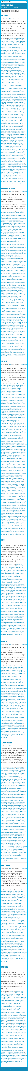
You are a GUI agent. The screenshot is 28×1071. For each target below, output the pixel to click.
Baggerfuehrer (17, 52)
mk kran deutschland (15, 137)
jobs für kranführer (14, 74)
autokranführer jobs (19, 49)
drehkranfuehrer (12, 62)
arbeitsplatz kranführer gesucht (7, 575)
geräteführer (20, 64)
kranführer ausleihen (22, 599)
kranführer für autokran (6, 106)
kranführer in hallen (16, 113)
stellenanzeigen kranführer (17, 167)
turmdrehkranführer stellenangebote (8, 176)
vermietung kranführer (20, 631)
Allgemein (11, 38)
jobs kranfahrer (17, 587)
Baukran (9, 53)
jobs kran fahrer (18, 76)
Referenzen (4, 641)
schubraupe (15, 143)
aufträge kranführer (8, 44)
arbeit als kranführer (5, 41)
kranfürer (23, 131)
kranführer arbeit (14, 102)
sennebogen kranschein (15, 160)
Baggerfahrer (8, 50)
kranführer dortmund (17, 103)
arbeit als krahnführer (20, 39)
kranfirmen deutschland (10, 99)
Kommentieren (24, 18)
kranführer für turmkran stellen (17, 106)
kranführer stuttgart (12, 611)
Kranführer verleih (18, 125)
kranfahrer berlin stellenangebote (19, 88)
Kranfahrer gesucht (5, 91)
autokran (3, 45)
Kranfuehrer (18, 99)
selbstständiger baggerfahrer (6, 623)
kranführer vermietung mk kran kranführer (9, 613)
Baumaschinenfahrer (5, 55)
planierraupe (17, 140)
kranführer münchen (8, 117)
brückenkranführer (5, 62)
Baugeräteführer (4, 53)
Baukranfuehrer (21, 53)
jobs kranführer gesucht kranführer (16, 81)
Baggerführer (4, 16)
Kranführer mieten (22, 605)
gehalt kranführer (13, 64)
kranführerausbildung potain (7, 131)
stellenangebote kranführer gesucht (19, 164)
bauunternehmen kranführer (18, 59)
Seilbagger (20, 143)
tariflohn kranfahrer (14, 172)
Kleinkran (9, 85)
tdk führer (21, 172)
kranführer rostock (5, 120)
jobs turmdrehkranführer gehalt (16, 84)
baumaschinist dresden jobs (6, 56)
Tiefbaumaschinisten (6, 743)
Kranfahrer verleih (5, 97)
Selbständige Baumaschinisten (13, 148)
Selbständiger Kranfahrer (12, 152)
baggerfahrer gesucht (16, 50)
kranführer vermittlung (10, 129)
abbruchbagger (19, 38)
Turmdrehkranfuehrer (5, 175)
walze (22, 180)
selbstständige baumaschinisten (7, 622)
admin (10, 18)
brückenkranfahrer (19, 61)
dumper (17, 62)
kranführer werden (19, 129)
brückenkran (12, 61)
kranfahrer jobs (19, 93)
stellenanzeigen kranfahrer (6, 167)
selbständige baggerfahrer (18, 616)
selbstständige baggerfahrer (11, 155)
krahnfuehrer (3, 87)
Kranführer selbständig (9, 608)
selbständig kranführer (16, 144)
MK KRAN (8, 137)
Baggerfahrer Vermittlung (8, 52)
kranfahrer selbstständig (6, 96)
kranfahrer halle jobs (13, 91)
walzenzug (15, 181)
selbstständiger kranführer (18, 623)
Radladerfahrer (22, 141)
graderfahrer (9, 65)
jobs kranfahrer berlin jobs (11, 77)
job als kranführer (9, 73)
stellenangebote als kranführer (7, 163)
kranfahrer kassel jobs (11, 94)
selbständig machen (5, 834)
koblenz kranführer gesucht (16, 85)
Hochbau (11, 68)
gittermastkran (4, 65)
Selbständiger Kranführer (6, 620)
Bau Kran (23, 52)
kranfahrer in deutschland (10, 93)
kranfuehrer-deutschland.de (20, 100)
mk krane (22, 137)
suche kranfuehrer (20, 170)
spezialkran (11, 161)
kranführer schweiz (13, 120)
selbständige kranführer (16, 149)
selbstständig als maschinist (17, 620)
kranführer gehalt (4, 108)
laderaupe (3, 134)
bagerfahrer (3, 50)
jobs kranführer (20, 77)
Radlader (17, 141)
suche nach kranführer (5, 172)
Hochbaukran (16, 68)
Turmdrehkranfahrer (17, 173)
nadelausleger (11, 140)
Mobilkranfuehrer (4, 140)
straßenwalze (18, 169)
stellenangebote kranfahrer (19, 163)
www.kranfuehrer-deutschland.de (12, 858)
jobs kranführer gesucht (10, 796)
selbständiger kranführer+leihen (12, 154)
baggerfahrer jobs (13, 581)
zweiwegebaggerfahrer (19, 183)
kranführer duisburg (9, 105)
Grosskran (15, 65)
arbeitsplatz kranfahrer (10, 42)
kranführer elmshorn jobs (18, 105)
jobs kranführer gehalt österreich (15, 79)
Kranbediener (20, 87)
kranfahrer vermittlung (13, 97)
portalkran (22, 140)
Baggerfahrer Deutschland (8, 188)
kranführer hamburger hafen (11, 109)
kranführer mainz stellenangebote (13, 116)
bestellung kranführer (5, 61)
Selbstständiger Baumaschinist (13, 158)
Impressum (4, 361)
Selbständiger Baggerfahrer (13, 151)
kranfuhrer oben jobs (19, 119)
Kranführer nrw (11, 119)
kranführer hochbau (21, 109)
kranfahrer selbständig (21, 94)
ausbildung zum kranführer (18, 44)
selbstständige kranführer (13, 157)
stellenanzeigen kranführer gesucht (8, 169)
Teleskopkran (3, 173)
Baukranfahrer (15, 53)
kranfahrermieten (22, 97)
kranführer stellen (17, 122)
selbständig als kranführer (6, 144)
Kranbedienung (4, 88)
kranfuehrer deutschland (6, 597)
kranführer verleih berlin (6, 126)
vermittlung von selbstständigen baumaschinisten (11, 180)
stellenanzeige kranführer (21, 166)
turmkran (18, 176)
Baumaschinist (22, 55)
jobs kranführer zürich (12, 82)
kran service (14, 87)
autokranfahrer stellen (10, 47)
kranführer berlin (8, 103)
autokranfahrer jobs (16, 45)
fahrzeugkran (3, 64)
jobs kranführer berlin (5, 588)
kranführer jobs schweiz (14, 114)
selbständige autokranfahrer (10, 146)
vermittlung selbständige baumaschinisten (14, 178)
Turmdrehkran (10, 173)
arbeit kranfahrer (13, 41)
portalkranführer (11, 141)
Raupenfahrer (3, 143)
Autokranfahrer (8, 45)
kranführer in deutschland (6, 113)
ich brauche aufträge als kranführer (14, 71)
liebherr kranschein (20, 134)
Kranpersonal (3, 132)
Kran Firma (9, 87)
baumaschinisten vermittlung (7, 59)
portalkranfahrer (4, 141)
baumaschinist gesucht (17, 56)
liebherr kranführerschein (11, 134)
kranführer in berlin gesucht (6, 111)
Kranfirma (3, 99)
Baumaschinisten (4, 58)
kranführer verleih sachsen (6, 128)
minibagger (3, 137)
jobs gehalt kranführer (9, 76)
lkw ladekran (6, 135)
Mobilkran (9, 138)
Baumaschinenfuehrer (14, 55)
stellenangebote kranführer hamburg (8, 166)
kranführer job (4, 814)
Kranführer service (10, 122)
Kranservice (17, 132)
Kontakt (3, 540)
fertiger (8, 64)
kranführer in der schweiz (18, 111)
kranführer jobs (6, 114)
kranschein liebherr (11, 132)
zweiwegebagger (11, 183)
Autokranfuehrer (11, 49)
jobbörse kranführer (18, 73)
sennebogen (8, 160)
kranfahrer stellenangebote (16, 96)
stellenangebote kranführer (6, 164)
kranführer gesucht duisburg (14, 108)
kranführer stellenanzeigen (13, 123)
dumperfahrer (22, 62)
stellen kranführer (18, 161)
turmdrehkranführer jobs (15, 175)
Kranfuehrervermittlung (6, 102)
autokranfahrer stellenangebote (7, 579)
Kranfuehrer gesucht (10, 100)
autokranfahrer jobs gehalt (6, 578)
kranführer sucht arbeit (9, 125)
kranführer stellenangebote (14, 610)
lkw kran (20, 825)
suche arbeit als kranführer (11, 170)
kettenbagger (3, 85)
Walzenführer (9, 181)
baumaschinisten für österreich (14, 58)
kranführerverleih (16, 131)
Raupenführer (9, 143)
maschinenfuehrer (21, 135)
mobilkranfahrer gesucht (17, 138)
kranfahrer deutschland (5, 90)
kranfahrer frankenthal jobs (16, 90)
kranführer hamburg (13, 602)
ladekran (22, 132)
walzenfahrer (3, 181)
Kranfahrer (10, 88)
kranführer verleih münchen (17, 126)
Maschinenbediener (13, 135)
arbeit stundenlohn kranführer (8, 573)
